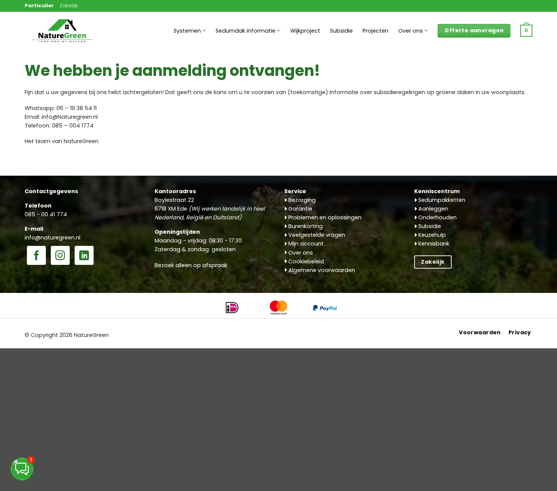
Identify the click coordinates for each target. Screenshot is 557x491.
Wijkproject (305, 31)
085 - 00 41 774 (46, 214)
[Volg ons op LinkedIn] (84, 256)
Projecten (375, 31)
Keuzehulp (431, 235)
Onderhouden (437, 217)
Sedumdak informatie (245, 31)
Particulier (39, 5)
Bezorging (301, 200)
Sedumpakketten (441, 200)
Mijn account (305, 243)
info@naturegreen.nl (52, 237)
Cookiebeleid (305, 261)
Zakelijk (68, 5)
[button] (526, 30)
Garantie (299, 208)
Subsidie (341, 31)
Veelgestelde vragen (316, 235)
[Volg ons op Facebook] (36, 256)
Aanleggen (432, 208)
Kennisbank (433, 243)
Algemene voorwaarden (321, 270)
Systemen (187, 31)
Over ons (410, 31)
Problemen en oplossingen (324, 217)
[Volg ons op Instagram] (60, 256)
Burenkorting (305, 226)
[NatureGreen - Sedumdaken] (62, 35)
